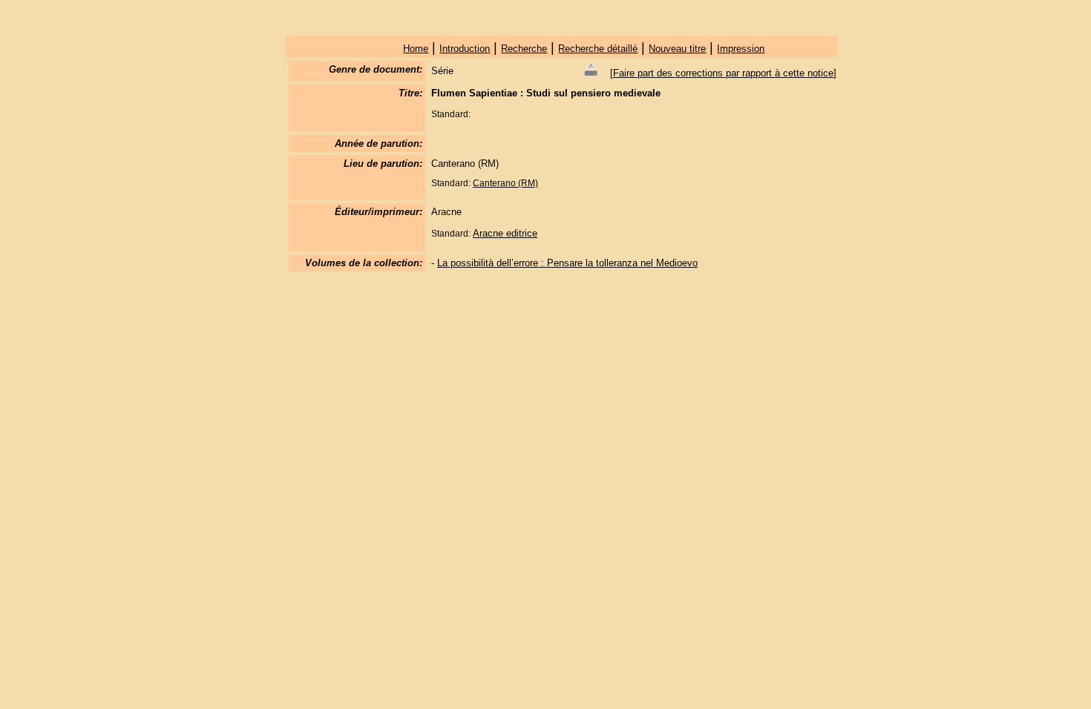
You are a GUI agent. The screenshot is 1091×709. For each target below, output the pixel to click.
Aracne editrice (505, 233)
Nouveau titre (677, 48)
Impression (740, 48)
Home (415, 48)
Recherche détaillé (598, 48)
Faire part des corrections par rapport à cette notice (723, 73)
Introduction (464, 48)
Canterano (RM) (505, 183)
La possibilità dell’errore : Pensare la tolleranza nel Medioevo (567, 262)
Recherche (524, 48)
